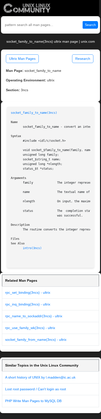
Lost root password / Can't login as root (35, 389)
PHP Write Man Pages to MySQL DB (33, 401)
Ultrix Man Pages (22, 59)
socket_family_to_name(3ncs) (34, 112)
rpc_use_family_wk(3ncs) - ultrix (30, 328)
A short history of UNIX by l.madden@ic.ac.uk (40, 377)
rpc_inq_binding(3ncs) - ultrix (27, 304)
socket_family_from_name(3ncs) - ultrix (35, 340)
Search (90, 25)
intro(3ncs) (32, 248)
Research (82, 59)
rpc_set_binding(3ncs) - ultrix (27, 292)
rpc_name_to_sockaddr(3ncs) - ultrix (33, 316)
